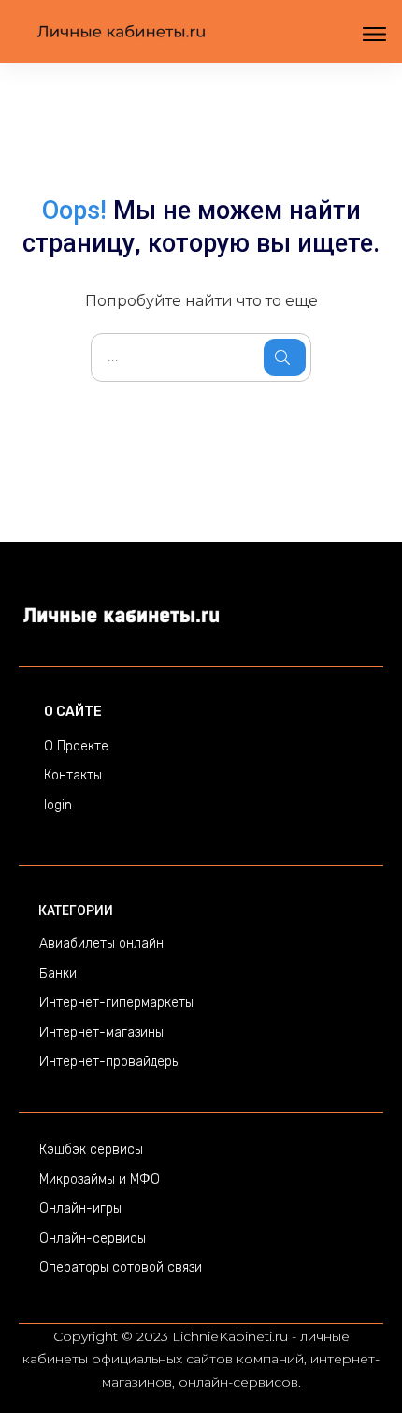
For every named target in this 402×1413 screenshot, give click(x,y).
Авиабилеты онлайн (101, 944)
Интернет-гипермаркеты (116, 1003)
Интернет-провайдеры (109, 1062)
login (58, 805)
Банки (58, 974)
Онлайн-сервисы (92, 1238)
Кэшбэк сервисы (91, 1150)
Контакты (73, 775)
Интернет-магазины (101, 1033)
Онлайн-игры (80, 1208)
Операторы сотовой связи (120, 1267)
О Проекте (76, 746)
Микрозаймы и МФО (99, 1179)
